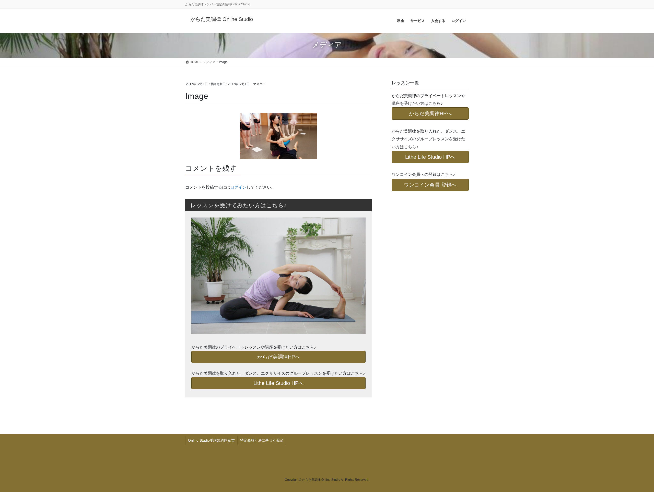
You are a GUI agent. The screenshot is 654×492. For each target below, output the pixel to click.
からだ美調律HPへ (278, 357)
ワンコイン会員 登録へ (430, 185)
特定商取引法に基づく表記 (261, 440)
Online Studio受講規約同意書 (211, 440)
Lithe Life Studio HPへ (278, 383)
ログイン (238, 187)
